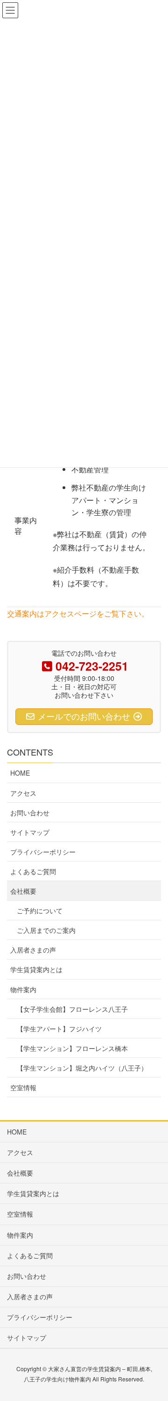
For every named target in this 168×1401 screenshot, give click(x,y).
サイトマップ (29, 832)
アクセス (23, 793)
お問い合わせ (29, 812)
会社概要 (23, 891)
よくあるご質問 (33, 871)
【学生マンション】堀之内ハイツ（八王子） (82, 1067)
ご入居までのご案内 (46, 930)
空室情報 (23, 1087)
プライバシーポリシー (43, 851)
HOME (20, 773)
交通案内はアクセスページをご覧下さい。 (78, 613)
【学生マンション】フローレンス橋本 (72, 1048)
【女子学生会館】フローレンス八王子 (72, 1009)
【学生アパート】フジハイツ (59, 1028)
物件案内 (23, 989)
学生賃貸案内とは (36, 969)
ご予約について (40, 910)
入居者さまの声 (33, 949)
